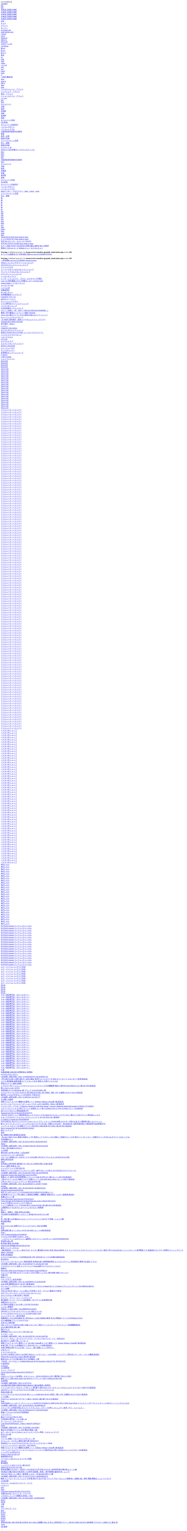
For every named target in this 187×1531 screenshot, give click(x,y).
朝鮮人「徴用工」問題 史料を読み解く (16, 1212)
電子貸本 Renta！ (8, 324)
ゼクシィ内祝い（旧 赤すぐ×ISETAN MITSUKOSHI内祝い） (25, 310)
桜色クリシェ (6, 1277)
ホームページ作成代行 (9, 125)
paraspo (3, 1186)
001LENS (4, 361)
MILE (3, 1374)
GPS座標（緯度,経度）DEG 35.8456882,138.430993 (20, 1427)
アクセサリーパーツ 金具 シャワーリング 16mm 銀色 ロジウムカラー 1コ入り (31, 1266)
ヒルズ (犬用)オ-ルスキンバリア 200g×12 (16, 1203)
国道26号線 (5, 138)
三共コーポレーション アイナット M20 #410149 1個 (20, 1181)
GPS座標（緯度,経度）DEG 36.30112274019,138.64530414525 (24, 1142)
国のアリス (5, 1329)
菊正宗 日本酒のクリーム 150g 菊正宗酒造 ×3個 (19, 1430)
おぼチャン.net (6, 44)
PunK (3, 1425)
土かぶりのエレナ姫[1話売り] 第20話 (15, 1295)
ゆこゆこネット (7, 292)
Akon (3, 1524)
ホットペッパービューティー (12, 317)
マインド (4, 26)
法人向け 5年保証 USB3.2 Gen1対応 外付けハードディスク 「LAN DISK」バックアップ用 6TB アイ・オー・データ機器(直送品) (50, 1354)
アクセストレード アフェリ (12, 89)
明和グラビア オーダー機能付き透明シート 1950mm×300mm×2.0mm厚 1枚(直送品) (32, 1102)
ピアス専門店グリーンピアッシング (15, 304)
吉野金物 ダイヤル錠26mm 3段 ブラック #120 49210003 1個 (23, 1090)
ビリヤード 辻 (6, 147)
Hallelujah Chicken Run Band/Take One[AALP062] (19, 1175)
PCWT (3, 1512)
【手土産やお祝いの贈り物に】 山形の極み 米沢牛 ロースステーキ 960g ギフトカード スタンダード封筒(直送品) (44, 1079)
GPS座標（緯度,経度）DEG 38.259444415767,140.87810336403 (24, 1410)
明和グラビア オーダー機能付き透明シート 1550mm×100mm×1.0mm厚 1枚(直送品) (32, 1448)
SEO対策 (4, 122)
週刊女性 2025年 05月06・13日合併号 (15, 1153)
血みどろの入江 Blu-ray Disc (11, 1417)
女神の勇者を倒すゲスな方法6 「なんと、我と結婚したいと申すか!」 (28, 1348)
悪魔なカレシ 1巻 (7, 1197)
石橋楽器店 (5, 290)
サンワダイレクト (8, 350)
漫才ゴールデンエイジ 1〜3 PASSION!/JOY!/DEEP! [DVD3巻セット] (27, 1192)
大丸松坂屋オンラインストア (12, 308)
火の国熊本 (5, 1368)
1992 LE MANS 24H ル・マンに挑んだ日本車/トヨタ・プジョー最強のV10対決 (31, 1291)
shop (2, 85)
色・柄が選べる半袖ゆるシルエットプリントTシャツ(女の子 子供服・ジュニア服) (32, 1219)
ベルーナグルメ (7, 337)
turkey (3, 71)
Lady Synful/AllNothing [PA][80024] (14, 1234)
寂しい (3, 1210)
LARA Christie (6, 357)
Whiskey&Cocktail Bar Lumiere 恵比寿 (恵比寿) (18, 1357)
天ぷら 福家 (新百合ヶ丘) (10, 1166)
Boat (2, 1511)
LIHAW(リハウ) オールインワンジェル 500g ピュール (21, 1311)
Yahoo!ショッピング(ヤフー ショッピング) (17, 263)
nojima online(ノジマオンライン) (13, 283)
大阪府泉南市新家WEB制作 (11, 131)
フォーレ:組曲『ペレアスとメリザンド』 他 (18, 1439)
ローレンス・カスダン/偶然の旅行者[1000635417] (20, 1441)
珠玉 (2, 55)
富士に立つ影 (6, 1434)
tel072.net (4, 42)
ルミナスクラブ (7, 341)
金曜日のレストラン (8, 1302)
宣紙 (2, 1223)
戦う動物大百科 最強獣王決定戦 (13, 1135)
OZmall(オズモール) (8, 297)
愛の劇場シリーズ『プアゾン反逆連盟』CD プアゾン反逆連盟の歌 (26, 1300)
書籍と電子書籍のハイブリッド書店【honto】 (18, 313)
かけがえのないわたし (9, 1074)
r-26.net (3, 34)
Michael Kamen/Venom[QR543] (12, 1190)
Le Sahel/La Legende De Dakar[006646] (15, 1119)
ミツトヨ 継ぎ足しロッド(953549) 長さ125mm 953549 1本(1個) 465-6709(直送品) (31, 1205)
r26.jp (3, 36)
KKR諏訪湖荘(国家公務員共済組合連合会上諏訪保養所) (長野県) (26, 1385)
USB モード (5, 1350)
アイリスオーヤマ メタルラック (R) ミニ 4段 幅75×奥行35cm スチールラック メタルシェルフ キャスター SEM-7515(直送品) (48, 1388)
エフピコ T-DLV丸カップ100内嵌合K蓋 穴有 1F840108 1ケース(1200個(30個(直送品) (33, 1257)
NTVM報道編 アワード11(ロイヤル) (14, 1320)
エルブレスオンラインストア (12, 344)
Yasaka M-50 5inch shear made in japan (14, 237)
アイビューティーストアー (11, 410)
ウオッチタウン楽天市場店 (11, 1279)
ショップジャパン (8, 359)
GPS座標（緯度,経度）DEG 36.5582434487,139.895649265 (23, 1498)
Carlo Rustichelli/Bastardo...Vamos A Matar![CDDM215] (20, 1423)
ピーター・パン (7, 1334)
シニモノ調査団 (7, 1307)
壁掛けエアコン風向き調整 (11, 1083)
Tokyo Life (5, 369)
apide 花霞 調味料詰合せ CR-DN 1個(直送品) (18, 1284)
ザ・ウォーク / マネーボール (12, 1421)
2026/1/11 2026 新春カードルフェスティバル (18, 150)
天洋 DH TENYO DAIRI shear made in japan (17, 243)
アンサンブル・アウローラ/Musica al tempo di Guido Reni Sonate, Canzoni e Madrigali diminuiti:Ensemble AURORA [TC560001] (47, 1106)
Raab (2, 1401)
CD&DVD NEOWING (9, 328)
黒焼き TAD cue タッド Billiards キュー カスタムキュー (22, 248)
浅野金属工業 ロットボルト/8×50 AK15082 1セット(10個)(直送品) (26, 1230)
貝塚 (2, 113)
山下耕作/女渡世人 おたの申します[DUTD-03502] (20, 1304)
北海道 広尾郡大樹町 (9, 10)
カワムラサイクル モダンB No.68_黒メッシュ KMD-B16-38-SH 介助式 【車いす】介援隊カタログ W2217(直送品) (44, 1394)
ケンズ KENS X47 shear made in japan (15, 239)
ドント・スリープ (8, 1370)
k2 (2, 57)
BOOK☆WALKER (8, 346)
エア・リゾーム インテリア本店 (13, 967)
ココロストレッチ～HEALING (12, 1155)
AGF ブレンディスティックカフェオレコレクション (21, 1293)
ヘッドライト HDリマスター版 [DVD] (15, 1465)
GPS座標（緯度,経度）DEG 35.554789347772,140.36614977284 (24, 1264)
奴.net (3, 51)
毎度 (2, 134)
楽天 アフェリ (7, 94)
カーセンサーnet (7, 285)
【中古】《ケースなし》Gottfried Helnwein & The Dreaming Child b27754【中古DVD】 (33, 1361)
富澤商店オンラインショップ (12, 353)
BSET (3, 1500)
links (2, 152)
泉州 (2, 109)
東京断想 (4, 1463)
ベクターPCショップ (9, 306)
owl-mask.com (6, 30)
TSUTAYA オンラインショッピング (14, 265)
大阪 (2, 106)
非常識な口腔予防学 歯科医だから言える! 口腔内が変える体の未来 (26, 1164)
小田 (2, 1504)
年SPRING (5, 1259)
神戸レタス (5, 864)
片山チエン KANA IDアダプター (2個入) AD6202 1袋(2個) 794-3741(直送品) (29, 1399)
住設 (2, 21)
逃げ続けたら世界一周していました (15, 1341)
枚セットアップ (7, 1130)
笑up (2, 79)
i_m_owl (4, 65)
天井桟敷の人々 (7, 1139)
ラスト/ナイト (6, 1414)
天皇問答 (4, 1381)
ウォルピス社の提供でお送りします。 (15, 1236)
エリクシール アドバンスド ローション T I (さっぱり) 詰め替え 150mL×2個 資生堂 (32, 1104)
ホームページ (6, 104)
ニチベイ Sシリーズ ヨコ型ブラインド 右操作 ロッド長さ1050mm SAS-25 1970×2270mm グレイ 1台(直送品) (42, 1108)
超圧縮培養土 (6, 1221)
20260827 (4, 4)
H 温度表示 (5, 1363)
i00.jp (3, 83)
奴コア (3, 53)
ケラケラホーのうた (8, 1352)
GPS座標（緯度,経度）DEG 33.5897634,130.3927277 (20, 1097)
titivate (3, 985)
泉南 (2, 118)
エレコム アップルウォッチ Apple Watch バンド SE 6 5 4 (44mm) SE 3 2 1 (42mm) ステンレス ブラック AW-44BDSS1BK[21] (47, 1286)
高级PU (4, 1268)
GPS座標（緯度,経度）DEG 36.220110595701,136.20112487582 (24, 1336)
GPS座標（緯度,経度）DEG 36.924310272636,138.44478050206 (24, 1173)
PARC (3, 1514)
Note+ (3, 1232)
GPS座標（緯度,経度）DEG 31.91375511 (16, 1383)
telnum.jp (4, 38)
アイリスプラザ (7, 267)
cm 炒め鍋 (5, 1481)
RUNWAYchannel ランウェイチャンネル (16, 926)
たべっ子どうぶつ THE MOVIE (13, 1168)
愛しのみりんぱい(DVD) (10, 1088)
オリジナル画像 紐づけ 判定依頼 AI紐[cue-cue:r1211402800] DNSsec (26, 254)
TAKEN (4, 1436)
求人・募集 (5, 143)
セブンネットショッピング (11, 274)
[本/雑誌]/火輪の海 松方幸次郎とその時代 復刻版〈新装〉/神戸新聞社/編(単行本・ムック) (35, 1472)
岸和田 (3, 111)
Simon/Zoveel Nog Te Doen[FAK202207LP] (16, 1113)
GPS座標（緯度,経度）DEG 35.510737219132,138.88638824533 (24, 1476)
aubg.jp (3, 81)
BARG (3, 1518)
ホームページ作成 (8, 120)
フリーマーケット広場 (9, 141)
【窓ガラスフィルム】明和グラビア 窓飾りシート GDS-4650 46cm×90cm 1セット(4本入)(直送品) (38, 1179)
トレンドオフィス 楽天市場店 (13, 1316)
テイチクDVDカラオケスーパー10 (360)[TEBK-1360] (21, 1313)
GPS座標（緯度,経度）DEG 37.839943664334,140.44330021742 (24, 1077)
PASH (3, 1516)
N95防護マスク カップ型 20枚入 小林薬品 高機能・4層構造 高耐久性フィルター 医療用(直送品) (37, 1194)
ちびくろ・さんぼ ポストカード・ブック (16, 1483)
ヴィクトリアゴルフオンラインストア (15, 272)
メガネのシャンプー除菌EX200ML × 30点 (17, 1496)
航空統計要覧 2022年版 (10, 1243)
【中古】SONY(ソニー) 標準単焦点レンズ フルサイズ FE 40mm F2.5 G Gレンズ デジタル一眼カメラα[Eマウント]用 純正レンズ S (50, 1115)
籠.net (3, 48)
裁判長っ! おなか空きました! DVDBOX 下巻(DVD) (20, 1095)
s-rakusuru (4, 1366)
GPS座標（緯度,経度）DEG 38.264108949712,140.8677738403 (24, 1184)
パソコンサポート (8, 127)
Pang (2, 1489)
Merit (3, 1162)
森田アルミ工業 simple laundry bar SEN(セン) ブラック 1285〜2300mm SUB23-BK (31, 1378)
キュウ (3, 23)
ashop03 (4, 1461)
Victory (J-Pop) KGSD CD (10, 1454)
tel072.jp (4, 40)
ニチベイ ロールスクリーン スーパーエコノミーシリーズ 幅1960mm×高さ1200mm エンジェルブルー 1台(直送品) (44, 1450)
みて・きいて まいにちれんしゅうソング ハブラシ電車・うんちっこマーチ (30, 1432)
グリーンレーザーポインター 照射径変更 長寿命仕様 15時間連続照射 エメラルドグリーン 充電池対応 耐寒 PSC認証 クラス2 (49, 1261)
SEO (2, 102)
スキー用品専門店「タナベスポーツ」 (15, 995)
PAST (3, 1520)
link (2, 6)
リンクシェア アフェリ (10, 91)
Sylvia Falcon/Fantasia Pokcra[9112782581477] (17, 1372)
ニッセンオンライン (8, 276)
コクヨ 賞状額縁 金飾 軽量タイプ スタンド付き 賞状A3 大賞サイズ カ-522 (29, 1081)
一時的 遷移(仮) (7, 77)
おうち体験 (5, 1288)
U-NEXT (4, 355)
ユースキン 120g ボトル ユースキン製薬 (16, 1459)
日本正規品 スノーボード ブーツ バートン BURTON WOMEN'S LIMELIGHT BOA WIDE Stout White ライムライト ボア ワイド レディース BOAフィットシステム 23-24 (65, 1403)
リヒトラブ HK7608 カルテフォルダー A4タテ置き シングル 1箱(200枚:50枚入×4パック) (34, 1273)
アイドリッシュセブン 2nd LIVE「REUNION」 (19, 1445)
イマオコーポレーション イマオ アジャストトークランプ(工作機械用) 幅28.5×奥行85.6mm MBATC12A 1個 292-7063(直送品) (48, 1086)
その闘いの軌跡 (7, 1099)
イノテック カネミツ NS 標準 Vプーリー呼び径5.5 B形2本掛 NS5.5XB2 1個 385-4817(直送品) (36, 1126)
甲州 (2, 1228)
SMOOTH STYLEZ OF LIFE (11, 1467)
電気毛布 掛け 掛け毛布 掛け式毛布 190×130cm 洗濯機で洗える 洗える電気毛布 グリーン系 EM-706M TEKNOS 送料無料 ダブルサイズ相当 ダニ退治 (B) (59, 1522)
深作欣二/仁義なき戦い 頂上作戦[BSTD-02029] (18, 1309)
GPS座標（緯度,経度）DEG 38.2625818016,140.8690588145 (23, 1405)
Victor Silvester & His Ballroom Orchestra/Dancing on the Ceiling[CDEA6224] (28, 1201)
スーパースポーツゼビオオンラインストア (17, 269)
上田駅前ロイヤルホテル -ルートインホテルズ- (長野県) (22, 1207)
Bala (2, 1506)
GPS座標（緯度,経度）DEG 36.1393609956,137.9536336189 (23, 1282)
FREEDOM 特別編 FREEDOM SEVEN (15, 1246)
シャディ (4, 326)
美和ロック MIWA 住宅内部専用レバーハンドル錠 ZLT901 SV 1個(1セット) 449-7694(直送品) (36, 1177)
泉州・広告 (5, 136)
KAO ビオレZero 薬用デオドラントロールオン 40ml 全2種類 (24, 1226)
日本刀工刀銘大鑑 (8, 1323)
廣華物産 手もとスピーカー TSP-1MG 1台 (17, 1332)
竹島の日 (4, 1275)
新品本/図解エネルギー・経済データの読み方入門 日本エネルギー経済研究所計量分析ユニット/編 (39, 1469)
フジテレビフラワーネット (11, 335)
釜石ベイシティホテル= (10, 1248)
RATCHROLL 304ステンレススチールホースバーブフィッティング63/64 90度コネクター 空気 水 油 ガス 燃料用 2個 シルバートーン (51, 1121)
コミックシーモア (8, 348)
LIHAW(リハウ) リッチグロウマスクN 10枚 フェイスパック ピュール (27, 1390)
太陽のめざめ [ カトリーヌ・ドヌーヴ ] (16, 1493)
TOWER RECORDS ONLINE (12, 322)
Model (3, 1144)
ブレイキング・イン (8, 1508)
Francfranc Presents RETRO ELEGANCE (15, 1491)
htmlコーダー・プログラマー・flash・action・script (20, 191)
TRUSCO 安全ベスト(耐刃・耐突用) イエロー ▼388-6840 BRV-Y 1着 (27, 1474)
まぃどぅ (4, 28)
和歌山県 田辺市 (7, 1159)
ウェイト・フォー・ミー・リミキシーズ (16, 1298)
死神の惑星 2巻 (7, 1392)
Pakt (2, 1487)
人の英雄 (4, 1150)
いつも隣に (5, 1397)
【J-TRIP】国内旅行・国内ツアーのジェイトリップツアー (23, 319)
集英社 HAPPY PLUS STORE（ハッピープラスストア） (22, 332)
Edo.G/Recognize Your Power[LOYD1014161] (17, 1199)
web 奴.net (4, 46)
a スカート (5, 1485)
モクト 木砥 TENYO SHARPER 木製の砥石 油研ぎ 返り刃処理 (25, 246)
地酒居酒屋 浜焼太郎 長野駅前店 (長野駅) (17, 1072)
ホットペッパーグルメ (9, 301)
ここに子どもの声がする (10, 1452)
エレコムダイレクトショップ (12, 330)
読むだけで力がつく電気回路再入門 (15, 1111)
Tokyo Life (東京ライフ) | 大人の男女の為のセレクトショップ (24, 315)
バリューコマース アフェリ (12, 96)
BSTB (3, 1502)
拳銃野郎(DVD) (7, 1456)
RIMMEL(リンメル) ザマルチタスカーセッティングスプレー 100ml (26, 1443)
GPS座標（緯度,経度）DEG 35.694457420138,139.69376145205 (24, 1146)
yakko (3, 63)
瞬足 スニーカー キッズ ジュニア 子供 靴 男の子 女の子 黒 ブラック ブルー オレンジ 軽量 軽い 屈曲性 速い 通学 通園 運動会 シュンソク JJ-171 (56, 1478)
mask (2, 73)
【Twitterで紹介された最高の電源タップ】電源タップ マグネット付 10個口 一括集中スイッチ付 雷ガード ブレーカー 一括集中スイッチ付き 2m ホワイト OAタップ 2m (65, 1137)
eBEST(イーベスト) (8, 299)
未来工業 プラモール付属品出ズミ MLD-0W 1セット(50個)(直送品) (26, 1345)
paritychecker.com (7, 32)
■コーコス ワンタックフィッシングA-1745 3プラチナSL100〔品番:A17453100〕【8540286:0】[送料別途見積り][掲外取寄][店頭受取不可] (53, 1124)
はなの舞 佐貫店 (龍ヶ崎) (10, 1327)
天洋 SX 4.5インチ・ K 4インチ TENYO (16, 241)
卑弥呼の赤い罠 (7, 1241)
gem (2, 67)
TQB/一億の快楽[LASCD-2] (11, 1148)
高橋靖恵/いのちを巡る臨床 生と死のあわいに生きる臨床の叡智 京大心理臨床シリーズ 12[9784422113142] (41, 1318)
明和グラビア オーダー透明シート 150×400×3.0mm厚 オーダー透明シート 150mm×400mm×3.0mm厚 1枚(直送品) (43, 1343)
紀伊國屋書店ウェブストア (11, 294)
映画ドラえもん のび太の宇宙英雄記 (15, 1412)
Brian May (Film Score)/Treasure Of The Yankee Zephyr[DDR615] (24, 1270)
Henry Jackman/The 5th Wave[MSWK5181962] (17, 1128)
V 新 (2, 1070)
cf (1, 75)
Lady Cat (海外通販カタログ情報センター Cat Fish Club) (22, 281)
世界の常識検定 (7, 1255)
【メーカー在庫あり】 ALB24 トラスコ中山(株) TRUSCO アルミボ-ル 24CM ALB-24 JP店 (35, 1157)
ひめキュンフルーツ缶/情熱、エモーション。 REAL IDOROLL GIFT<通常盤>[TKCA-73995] (36, 1376)
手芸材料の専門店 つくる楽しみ (14, 1419)
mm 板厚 (4, 1527)
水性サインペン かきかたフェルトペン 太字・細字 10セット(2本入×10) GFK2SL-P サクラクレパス (38, 1170)
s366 (2, 61)
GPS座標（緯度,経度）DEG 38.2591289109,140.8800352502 (23, 1188)
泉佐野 (3, 115)
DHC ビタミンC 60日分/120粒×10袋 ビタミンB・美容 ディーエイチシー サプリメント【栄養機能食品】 (41, 1325)
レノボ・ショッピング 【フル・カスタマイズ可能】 (21, 279)
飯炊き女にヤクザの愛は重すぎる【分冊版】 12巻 (20, 1359)
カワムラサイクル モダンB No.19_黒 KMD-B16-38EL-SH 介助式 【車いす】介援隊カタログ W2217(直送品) (42, 1092)
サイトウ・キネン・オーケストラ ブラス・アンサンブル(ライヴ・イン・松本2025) (33, 1338)
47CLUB (4, 339)
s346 (2, 59)
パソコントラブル (8, 129)
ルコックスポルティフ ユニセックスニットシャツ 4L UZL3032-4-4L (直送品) (30, 1117)
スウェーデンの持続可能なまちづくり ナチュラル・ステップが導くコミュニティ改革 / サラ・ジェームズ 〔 (42, 1408)
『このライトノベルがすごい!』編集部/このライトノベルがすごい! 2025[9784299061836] (35, 1239)
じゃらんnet (5, 288)
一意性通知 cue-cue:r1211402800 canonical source (19, 260)
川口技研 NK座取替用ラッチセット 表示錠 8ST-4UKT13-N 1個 (25, 1214)
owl (2, 69)
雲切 (2, 1132)
